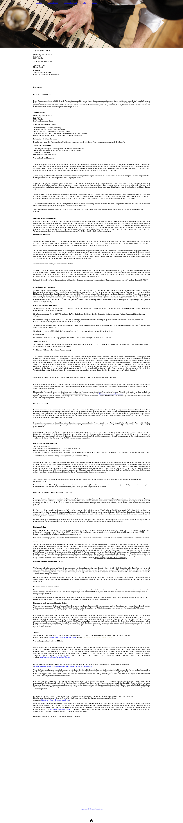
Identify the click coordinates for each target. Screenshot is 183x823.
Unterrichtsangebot (70, 3)
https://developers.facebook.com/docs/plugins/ (54, 657)
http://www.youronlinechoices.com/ (111, 394)
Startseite (39, 3)
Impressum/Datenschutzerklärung (92, 809)
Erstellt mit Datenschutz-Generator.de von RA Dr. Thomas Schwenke (56, 717)
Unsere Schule (53, 3)
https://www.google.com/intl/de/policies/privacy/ (110, 558)
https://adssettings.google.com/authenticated (98, 637)
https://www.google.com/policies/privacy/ (62, 637)
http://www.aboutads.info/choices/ (74, 394)
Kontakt (94, 3)
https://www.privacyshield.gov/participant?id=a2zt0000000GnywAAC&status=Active (63, 666)
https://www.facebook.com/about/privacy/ (55, 700)
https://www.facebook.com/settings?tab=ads (125, 707)
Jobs (84, 3)
